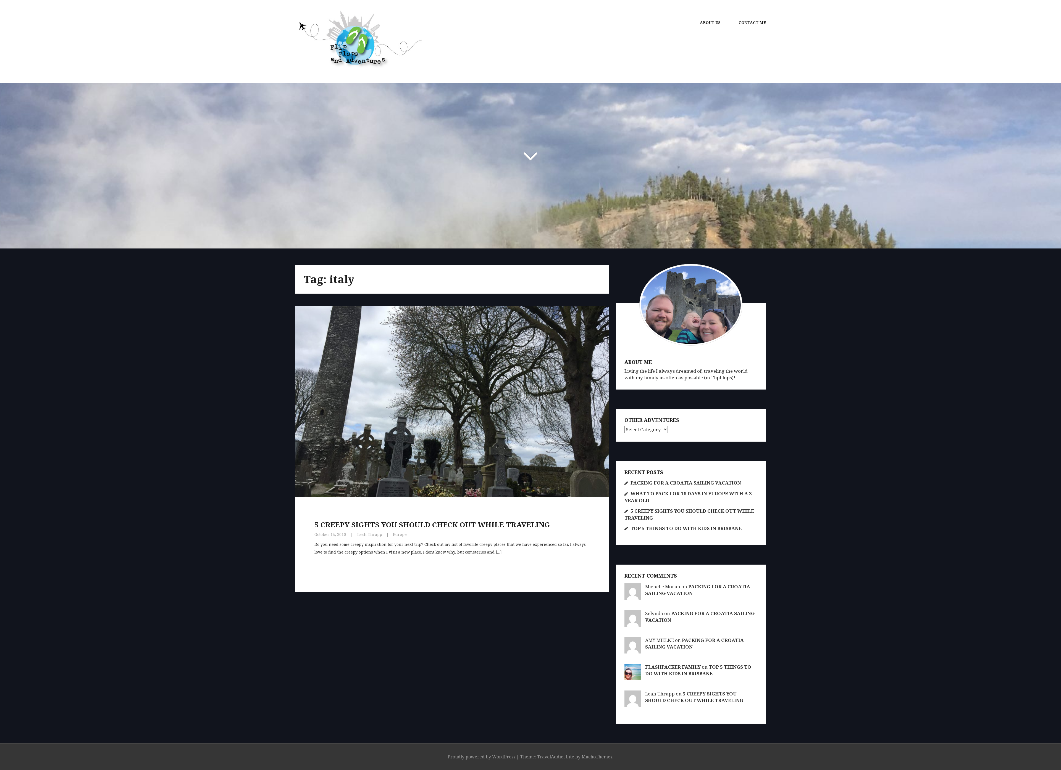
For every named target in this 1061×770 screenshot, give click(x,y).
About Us (710, 23)
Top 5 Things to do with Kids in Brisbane (686, 528)
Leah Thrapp (369, 534)
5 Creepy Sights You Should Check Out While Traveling (432, 525)
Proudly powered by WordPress (481, 757)
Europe (400, 534)
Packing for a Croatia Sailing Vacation (686, 483)
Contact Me (752, 23)
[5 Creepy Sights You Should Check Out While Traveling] (447, 394)
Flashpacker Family (673, 667)
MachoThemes (597, 757)
